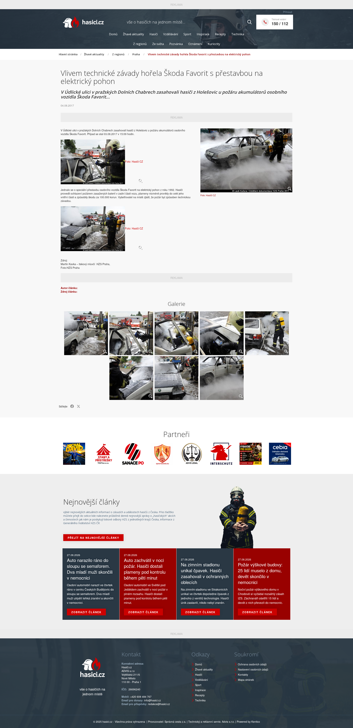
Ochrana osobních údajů (252, 664)
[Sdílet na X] (78, 406)
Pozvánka (176, 44)
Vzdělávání (170, 34)
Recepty (220, 34)
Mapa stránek (246, 680)
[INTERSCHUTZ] (197, 454)
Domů (113, 34)
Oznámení (195, 44)
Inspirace (203, 34)
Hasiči (153, 34)
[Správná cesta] (139, 454)
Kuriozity (214, 44)
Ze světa (158, 44)
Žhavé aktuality (133, 34)
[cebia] (256, 454)
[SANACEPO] (109, 454)
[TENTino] (80, 454)
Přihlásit (287, 12)
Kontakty (243, 674)
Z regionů (140, 44)
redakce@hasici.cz (159, 704)
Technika (237, 34)
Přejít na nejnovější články (93, 538)
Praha (136, 54)
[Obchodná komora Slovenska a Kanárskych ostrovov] (286, 454)
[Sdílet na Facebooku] (72, 406)
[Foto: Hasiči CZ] (246, 160)
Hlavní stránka (68, 54)
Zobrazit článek (86, 612)
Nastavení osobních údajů (253, 669)
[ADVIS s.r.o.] (168, 454)
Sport (187, 34)
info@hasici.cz (152, 700)
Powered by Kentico (248, 721)
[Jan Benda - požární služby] (227, 454)
